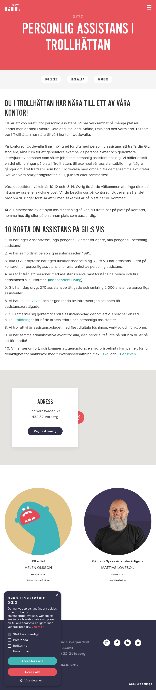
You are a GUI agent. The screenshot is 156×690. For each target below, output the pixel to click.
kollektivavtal (31, 301)
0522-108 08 (38, 575)
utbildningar (24, 320)
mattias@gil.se (117, 580)
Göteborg (51, 79)
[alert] (32, 638)
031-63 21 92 (118, 575)
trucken (129, 354)
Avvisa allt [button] (32, 672)
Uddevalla (77, 79)
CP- (120, 354)
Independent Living (65, 280)
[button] (32, 680)
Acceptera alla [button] (32, 661)
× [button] (56, 595)
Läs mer (38, 626)
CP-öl (104, 354)
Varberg (103, 79)
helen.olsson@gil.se (38, 580)
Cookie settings (140, 683)
